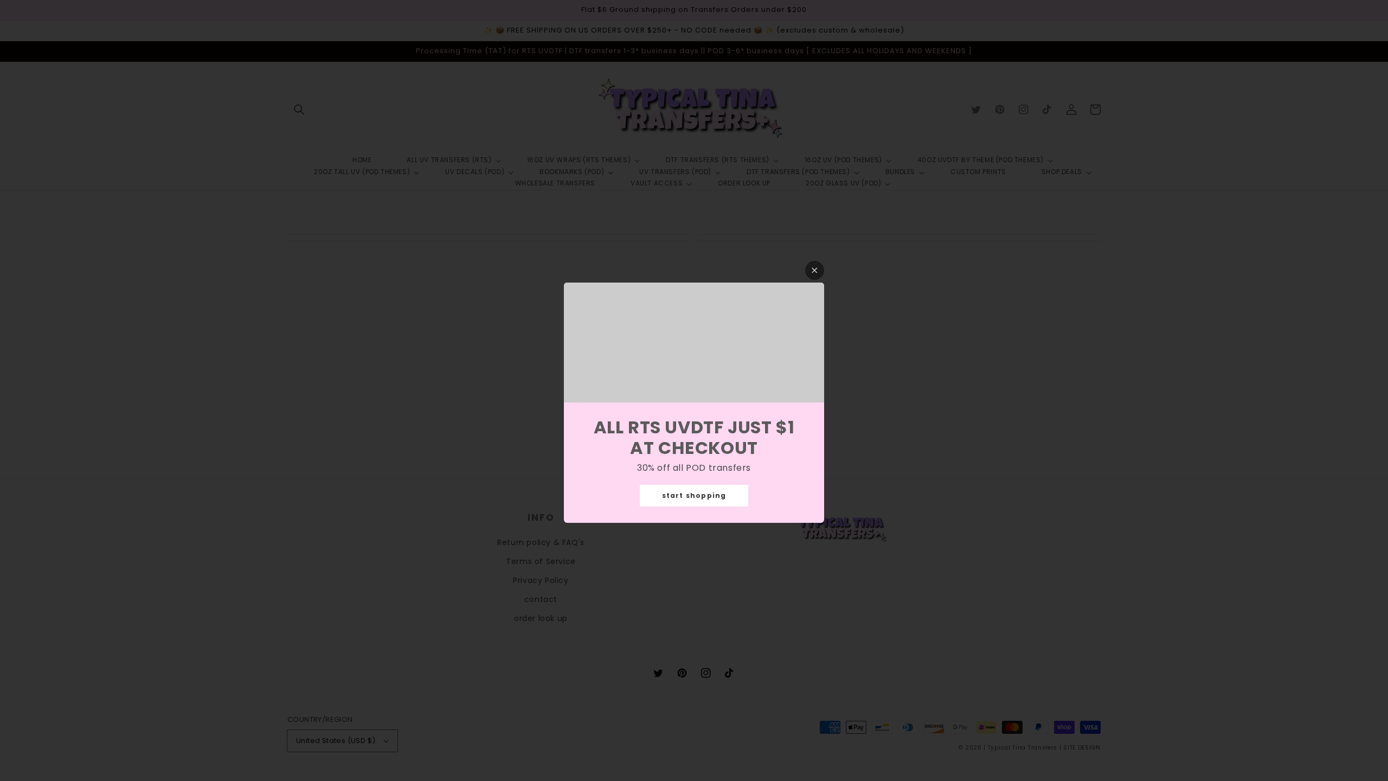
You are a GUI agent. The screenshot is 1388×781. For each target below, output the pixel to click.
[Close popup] (814, 270)
